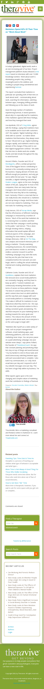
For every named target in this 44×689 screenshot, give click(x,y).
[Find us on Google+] (18, 2)
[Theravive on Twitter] (7, 2)
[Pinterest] (23, 2)
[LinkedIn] (12, 2)
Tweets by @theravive (22, 541)
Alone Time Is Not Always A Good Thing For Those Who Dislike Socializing (22, 470)
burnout (18, 87)
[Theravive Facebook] (1, 2)
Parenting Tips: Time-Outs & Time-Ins (20, 458)
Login (10, 632)
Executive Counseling (18, 385)
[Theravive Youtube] (29, 2)
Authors (11, 629)
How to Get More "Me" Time (16, 483)
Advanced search (12, 527)
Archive (11, 627)
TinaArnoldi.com (12, 438)
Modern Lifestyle (29, 385)
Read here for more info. (22, 683)
